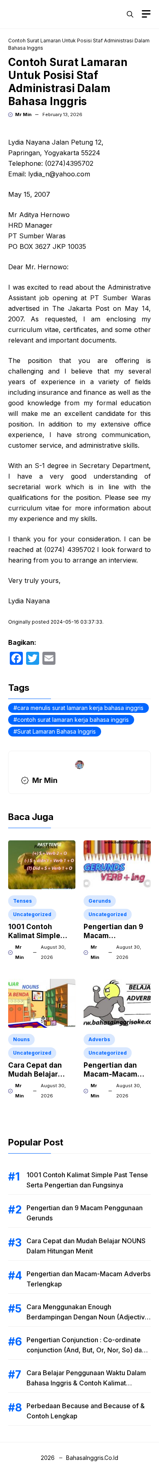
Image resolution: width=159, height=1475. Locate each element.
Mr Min (23, 114)
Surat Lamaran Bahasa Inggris (56, 731)
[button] (130, 14)
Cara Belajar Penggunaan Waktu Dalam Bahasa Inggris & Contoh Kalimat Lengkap (86, 1383)
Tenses (22, 901)
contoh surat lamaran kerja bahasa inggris (73, 719)
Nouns (21, 1039)
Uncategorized (32, 914)
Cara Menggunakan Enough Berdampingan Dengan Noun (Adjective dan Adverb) (87, 1317)
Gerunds (99, 901)
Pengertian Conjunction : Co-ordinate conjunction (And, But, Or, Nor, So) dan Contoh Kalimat (86, 1350)
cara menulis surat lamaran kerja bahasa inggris (80, 707)
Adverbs (99, 1039)
